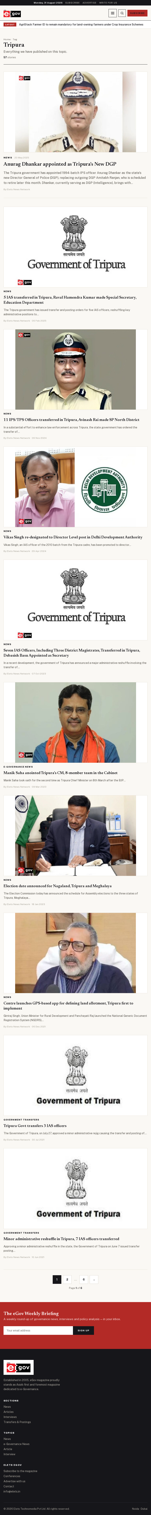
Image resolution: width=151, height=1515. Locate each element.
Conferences (12, 1476)
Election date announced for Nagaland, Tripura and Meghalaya (58, 886)
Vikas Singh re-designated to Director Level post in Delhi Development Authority (73, 537)
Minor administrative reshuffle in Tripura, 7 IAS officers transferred (61, 1239)
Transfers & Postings (17, 1422)
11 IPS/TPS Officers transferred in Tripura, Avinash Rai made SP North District (71, 420)
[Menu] (113, 13)
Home (7, 39)
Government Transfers (21, 1120)
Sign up (83, 1330)
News (8, 157)
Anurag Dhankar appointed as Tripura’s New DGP (60, 164)
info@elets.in (12, 1491)
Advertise (90, 3)
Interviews (10, 1417)
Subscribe (72, 3)
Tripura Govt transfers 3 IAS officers (35, 1126)
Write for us (108, 3)
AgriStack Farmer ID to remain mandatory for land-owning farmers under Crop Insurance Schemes (81, 24)
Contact (9, 1486)
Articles (9, 1411)
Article (8, 1449)
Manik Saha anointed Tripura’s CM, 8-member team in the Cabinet (61, 773)
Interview (9, 1454)
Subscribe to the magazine (20, 1471)
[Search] (122, 13)
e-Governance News (18, 767)
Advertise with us (14, 1481)
